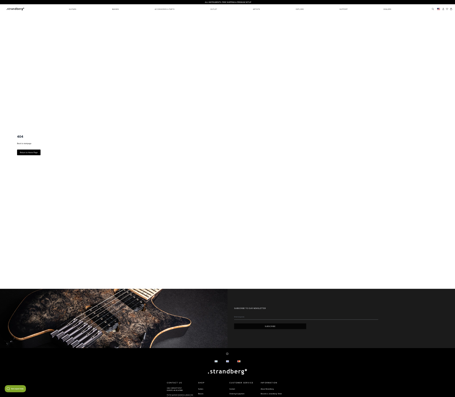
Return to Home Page (29, 152)
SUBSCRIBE (270, 326)
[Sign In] (443, 9)
